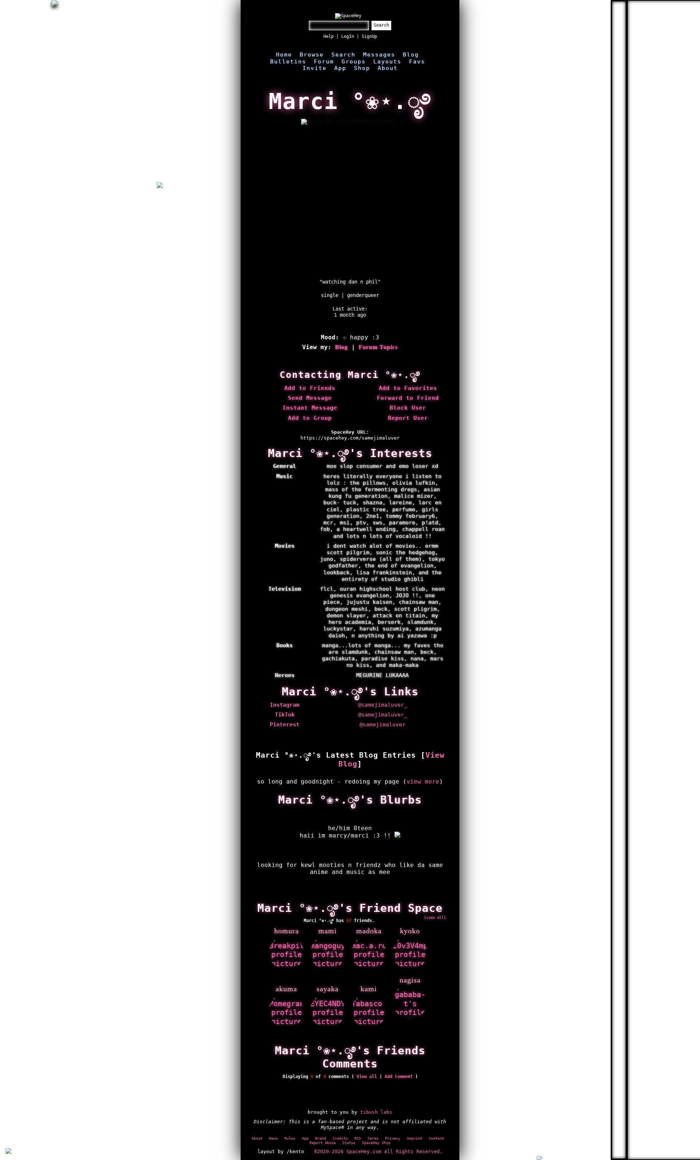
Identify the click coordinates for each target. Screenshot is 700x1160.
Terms (373, 1138)
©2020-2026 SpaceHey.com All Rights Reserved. (378, 1151)
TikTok (285, 714)
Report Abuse (323, 1143)
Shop (362, 68)
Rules (289, 1138)
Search (381, 25)
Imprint (414, 1138)
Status (348, 1143)
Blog (411, 54)
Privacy (392, 1138)
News (273, 1138)
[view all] (435, 917)
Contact (436, 1138)
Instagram (284, 705)
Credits (340, 1138)
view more (423, 781)
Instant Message (310, 408)
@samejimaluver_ (382, 705)
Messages (379, 54)
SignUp (369, 36)
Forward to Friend (408, 398)
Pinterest (284, 724)
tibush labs (376, 1112)
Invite (315, 68)
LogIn (347, 36)
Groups (354, 61)
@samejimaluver (382, 724)
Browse (312, 54)
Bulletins (288, 61)
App (340, 68)
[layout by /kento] (8, 1151)
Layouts (387, 61)
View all (367, 1076)
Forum (324, 61)
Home (284, 54)
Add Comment (399, 1076)
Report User (408, 418)
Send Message (310, 398)
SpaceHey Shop (376, 1143)
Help (328, 36)
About (388, 68)
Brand (320, 1138)
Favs (417, 61)
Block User (408, 408)
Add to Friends (309, 388)
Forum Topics (378, 347)
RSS (357, 1138)
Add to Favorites (408, 388)
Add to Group (310, 418)
